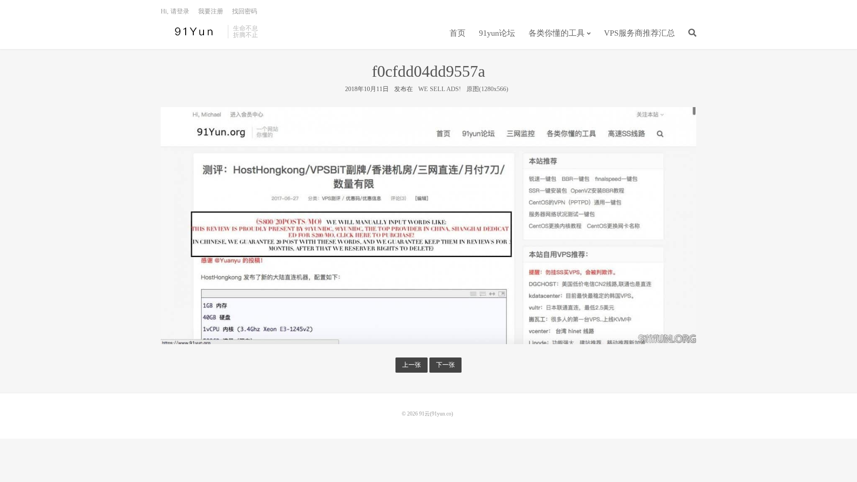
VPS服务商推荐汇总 (639, 33)
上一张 (411, 365)
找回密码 (244, 11)
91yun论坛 (497, 33)
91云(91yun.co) (192, 32)
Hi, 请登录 (175, 11)
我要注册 (210, 11)
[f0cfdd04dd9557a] (428, 225)
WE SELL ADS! (439, 89)
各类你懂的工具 (556, 33)
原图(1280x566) (487, 89)
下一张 (445, 365)
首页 (457, 33)
